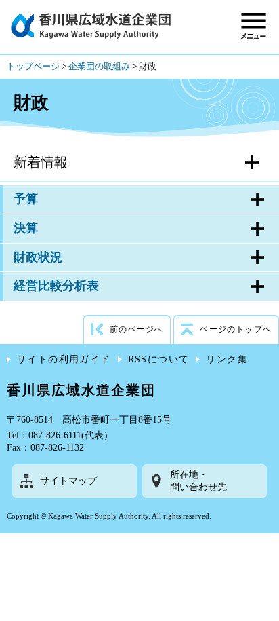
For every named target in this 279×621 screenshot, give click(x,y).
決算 (26, 228)
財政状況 (38, 257)
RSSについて (159, 359)
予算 (26, 199)
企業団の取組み (99, 66)
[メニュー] (253, 25)
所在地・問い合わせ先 (198, 481)
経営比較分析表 (56, 286)
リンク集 (227, 359)
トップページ (33, 66)
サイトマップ (68, 481)
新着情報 (41, 162)
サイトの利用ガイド (64, 359)
